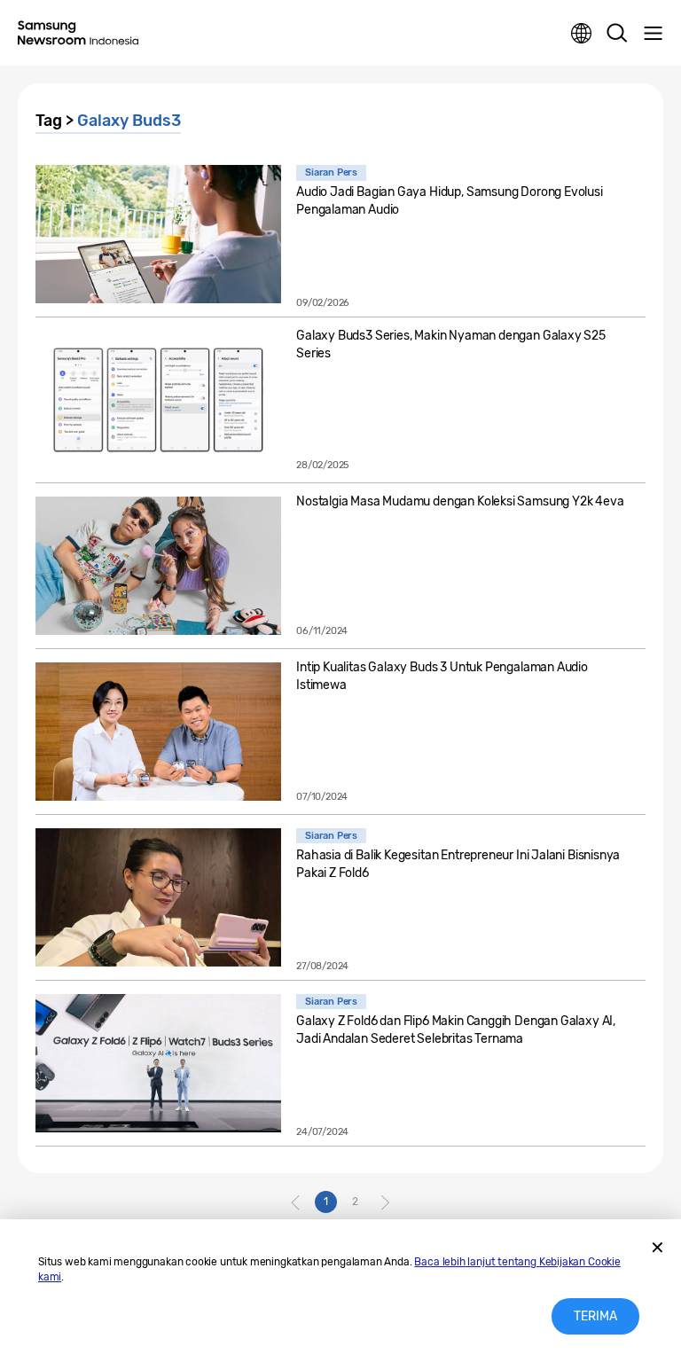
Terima (595, 1316)
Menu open (652, 33)
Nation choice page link (581, 33)
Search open (617, 33)
